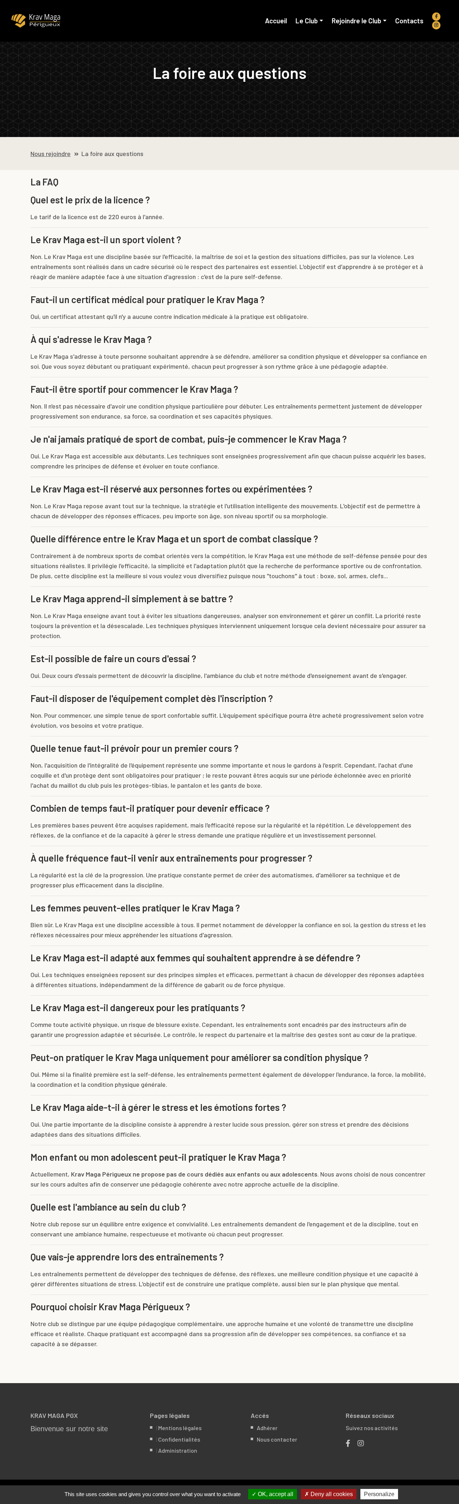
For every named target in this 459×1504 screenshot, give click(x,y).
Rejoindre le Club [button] (356, 21)
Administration (177, 1450)
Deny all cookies (331, 1494)
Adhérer (267, 1427)
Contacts (409, 21)
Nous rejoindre (50, 153)
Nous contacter (277, 1439)
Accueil (278, 21)
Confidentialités (179, 1439)
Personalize (379, 1494)
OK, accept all (274, 1494)
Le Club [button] (306, 21)
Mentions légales (180, 1427)
